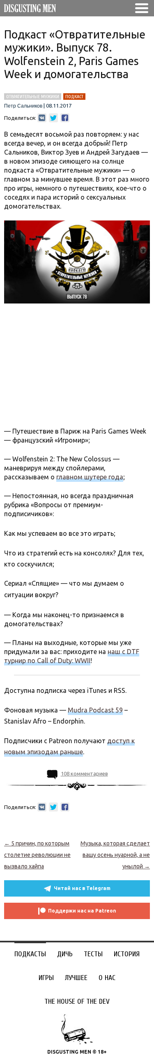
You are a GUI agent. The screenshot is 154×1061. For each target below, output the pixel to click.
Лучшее (76, 977)
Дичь (65, 954)
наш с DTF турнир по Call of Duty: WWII (71, 656)
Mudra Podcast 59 (95, 710)
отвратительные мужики (32, 96)
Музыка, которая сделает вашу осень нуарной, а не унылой (115, 855)
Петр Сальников (23, 106)
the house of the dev (77, 1001)
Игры (46, 977)
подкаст (74, 96)
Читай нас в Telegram (82, 888)
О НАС (107, 977)
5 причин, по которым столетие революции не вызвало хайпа (37, 855)
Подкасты (30, 954)
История (127, 954)
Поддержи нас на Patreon (82, 910)
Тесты (93, 954)
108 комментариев (84, 773)
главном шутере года (89, 477)
